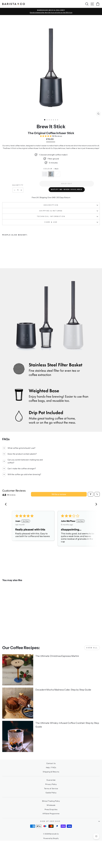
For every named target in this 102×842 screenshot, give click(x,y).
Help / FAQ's (51, 768)
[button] (46, 136)
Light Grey (44, 174)
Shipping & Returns (51, 211)
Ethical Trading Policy (51, 801)
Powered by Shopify (51, 838)
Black (51, 174)
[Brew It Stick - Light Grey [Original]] (10, 252)
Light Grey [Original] (57, 174)
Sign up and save (50, 821)
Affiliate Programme (51, 814)
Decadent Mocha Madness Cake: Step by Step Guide (63, 689)
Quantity (18, 185)
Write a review (59, 494)
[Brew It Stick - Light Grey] (4, 252)
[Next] (95, 504)
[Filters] (90, 494)
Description (51, 205)
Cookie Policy (51, 793)
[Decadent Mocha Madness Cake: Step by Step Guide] (17, 703)
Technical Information (51, 216)
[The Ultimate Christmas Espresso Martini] (17, 669)
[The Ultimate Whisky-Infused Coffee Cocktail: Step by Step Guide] (17, 736)
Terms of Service (51, 789)
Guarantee (50, 780)
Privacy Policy (51, 784)
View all (92, 648)
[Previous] (6, 504)
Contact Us (51, 763)
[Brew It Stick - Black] (7, 252)
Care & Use (50, 222)
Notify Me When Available (66, 189)
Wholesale (51, 805)
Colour (51, 169)
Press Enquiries (51, 809)
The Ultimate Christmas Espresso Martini (57, 656)
